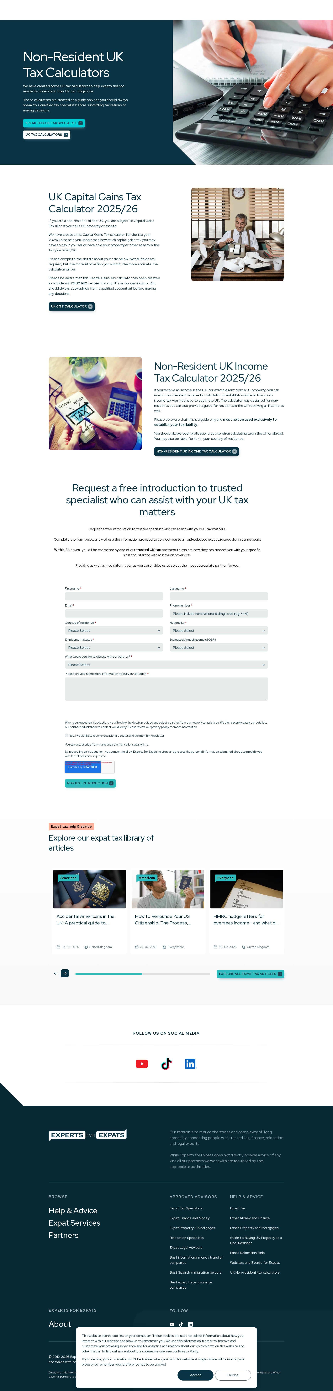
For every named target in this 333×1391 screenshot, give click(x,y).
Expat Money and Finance (250, 1218)
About (60, 1324)
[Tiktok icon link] (181, 1324)
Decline (233, 1375)
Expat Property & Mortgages (192, 1228)
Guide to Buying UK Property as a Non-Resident (256, 1240)
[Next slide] (65, 973)
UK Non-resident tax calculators (255, 1272)
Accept (195, 1375)
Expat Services (74, 1223)
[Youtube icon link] (172, 1324)
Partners (63, 1235)
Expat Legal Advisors (186, 1247)
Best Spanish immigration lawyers (195, 1272)
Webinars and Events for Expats (255, 1262)
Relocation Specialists (187, 1237)
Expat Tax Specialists (186, 1208)
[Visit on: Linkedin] (191, 1064)
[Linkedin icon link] (190, 1324)
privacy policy (160, 727)
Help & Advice (73, 1211)
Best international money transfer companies (196, 1260)
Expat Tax (238, 1208)
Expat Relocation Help (247, 1252)
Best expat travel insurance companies (191, 1285)
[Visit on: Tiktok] (166, 1064)
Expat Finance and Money (189, 1218)
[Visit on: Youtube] (142, 1064)
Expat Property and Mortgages (254, 1228)
